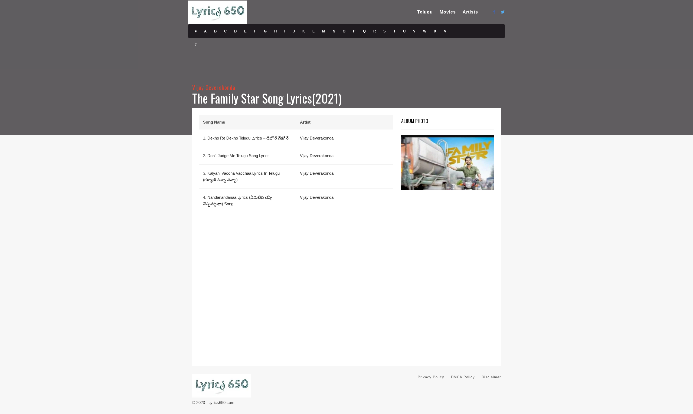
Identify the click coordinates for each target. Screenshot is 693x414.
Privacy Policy (431, 377)
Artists (470, 12)
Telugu (425, 12)
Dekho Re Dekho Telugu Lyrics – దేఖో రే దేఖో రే (248, 138)
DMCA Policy (463, 377)
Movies (448, 12)
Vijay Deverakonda (213, 87)
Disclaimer (491, 377)
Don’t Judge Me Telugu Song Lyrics (238, 155)
